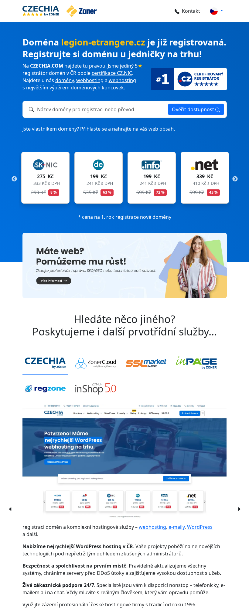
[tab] (45, 363)
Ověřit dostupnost (193, 109)
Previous (14, 179)
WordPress (200, 527)
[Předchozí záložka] (8, 508)
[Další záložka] (239, 508)
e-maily (177, 527)
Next (235, 179)
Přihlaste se (93, 128)
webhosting (90, 80)
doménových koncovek (97, 87)
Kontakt (191, 11)
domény (64, 80)
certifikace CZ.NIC (112, 73)
